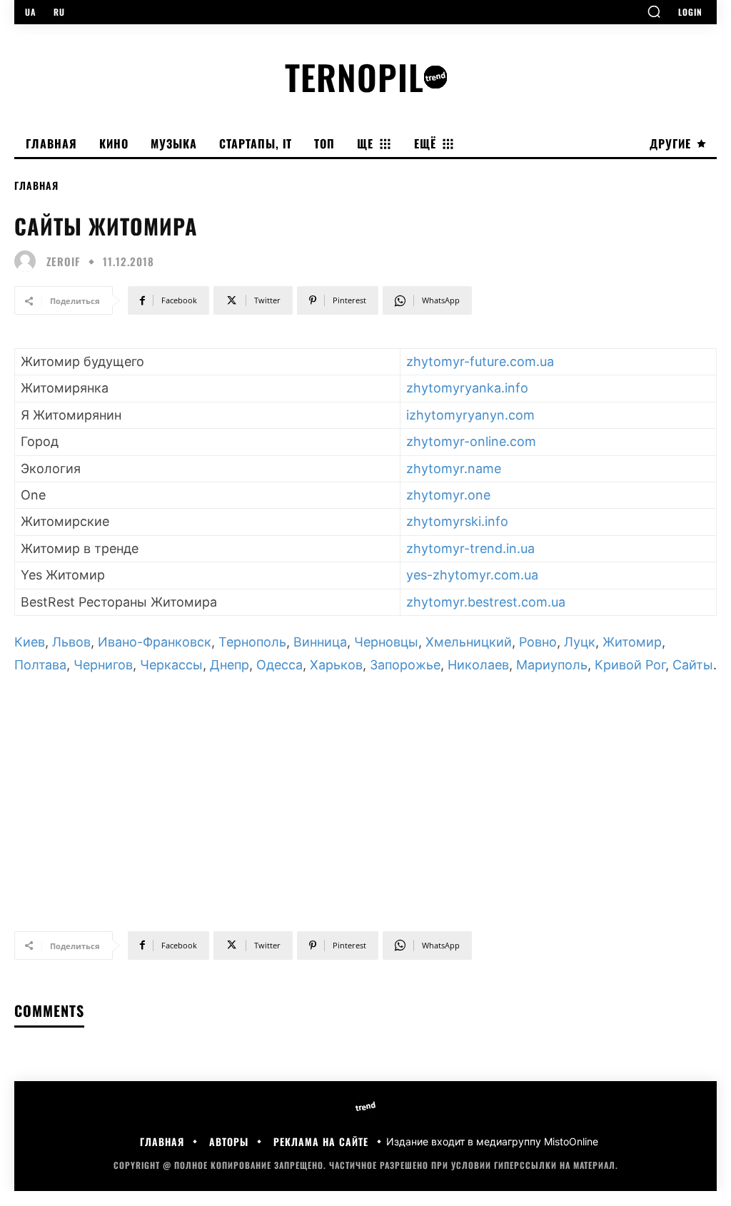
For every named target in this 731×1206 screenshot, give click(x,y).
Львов (71, 641)
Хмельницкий (468, 641)
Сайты (692, 664)
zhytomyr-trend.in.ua (470, 548)
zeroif (63, 261)
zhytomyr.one (448, 494)
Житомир (632, 641)
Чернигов (103, 664)
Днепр (229, 664)
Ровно (538, 641)
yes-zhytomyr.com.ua (472, 574)
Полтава (40, 664)
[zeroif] (28, 261)
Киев (29, 641)
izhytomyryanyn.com (470, 414)
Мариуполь (552, 664)
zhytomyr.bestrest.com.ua (485, 601)
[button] (654, 11)
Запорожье (405, 664)
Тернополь (252, 641)
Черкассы (171, 664)
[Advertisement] (365, 796)
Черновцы (386, 641)
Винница (320, 641)
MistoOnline (571, 1141)
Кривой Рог (630, 664)
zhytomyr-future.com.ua (480, 361)
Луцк (579, 641)
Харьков (336, 664)
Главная (36, 185)
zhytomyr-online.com (471, 441)
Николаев (478, 664)
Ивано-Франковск (154, 641)
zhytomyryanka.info (467, 387)
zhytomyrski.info (457, 521)
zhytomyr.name (453, 468)
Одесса (279, 664)
